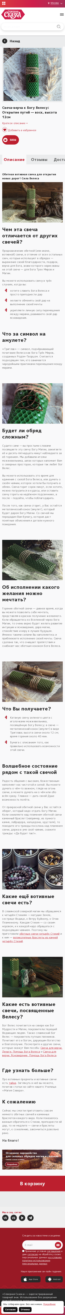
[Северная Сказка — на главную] (13, 14)
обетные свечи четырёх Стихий (39, 933)
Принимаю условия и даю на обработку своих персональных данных (42, 1257)
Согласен (10, 1309)
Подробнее (49, 1304)
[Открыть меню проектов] (3, 3)
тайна (12, 1083)
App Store (33, 1279)
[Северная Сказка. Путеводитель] (14, 1218)
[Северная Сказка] (5, 1218)
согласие (32, 1254)
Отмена (25, 1309)
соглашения (54, 1251)
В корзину (32, 1183)
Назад (15, 41)
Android (56, 1279)
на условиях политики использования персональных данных (42, 1260)
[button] (31, 97)
